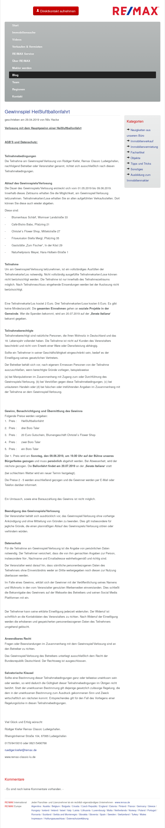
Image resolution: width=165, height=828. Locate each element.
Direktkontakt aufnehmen (57, 11)
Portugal (151, 810)
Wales (143, 814)
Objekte (135, 158)
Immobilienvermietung (144, 147)
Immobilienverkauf (141, 141)
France (131, 806)
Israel (62, 810)
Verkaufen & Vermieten (27, 46)
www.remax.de (122, 802)
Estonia (113, 806)
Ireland (54, 810)
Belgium (56, 806)
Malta (110, 810)
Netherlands (121, 810)
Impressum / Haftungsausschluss (48, 818)
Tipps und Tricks (140, 163)
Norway (132, 810)
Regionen (18, 89)
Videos (16, 39)
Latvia (76, 810)
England (103, 806)
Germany (141, 806)
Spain (103, 814)
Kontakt (17, 96)
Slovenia (93, 814)
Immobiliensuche (23, 32)
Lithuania (85, 810)
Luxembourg (98, 810)
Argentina (36, 806)
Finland (122, 806)
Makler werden (22, 68)
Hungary (35, 810)
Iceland (45, 810)
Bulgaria (66, 806)
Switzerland (124, 814)
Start (15, 25)
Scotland (47, 814)
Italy (69, 810)
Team (15, 82)
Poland (141, 810)
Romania (36, 814)
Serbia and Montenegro (65, 814)
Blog (15, 75)
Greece (151, 806)
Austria (46, 806)
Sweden (112, 814)
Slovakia (83, 814)
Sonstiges (136, 169)
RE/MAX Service (23, 54)
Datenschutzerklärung (78, 818)
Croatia (75, 806)
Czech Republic (89, 806)
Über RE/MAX (21, 61)
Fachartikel (137, 152)
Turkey (134, 814)
